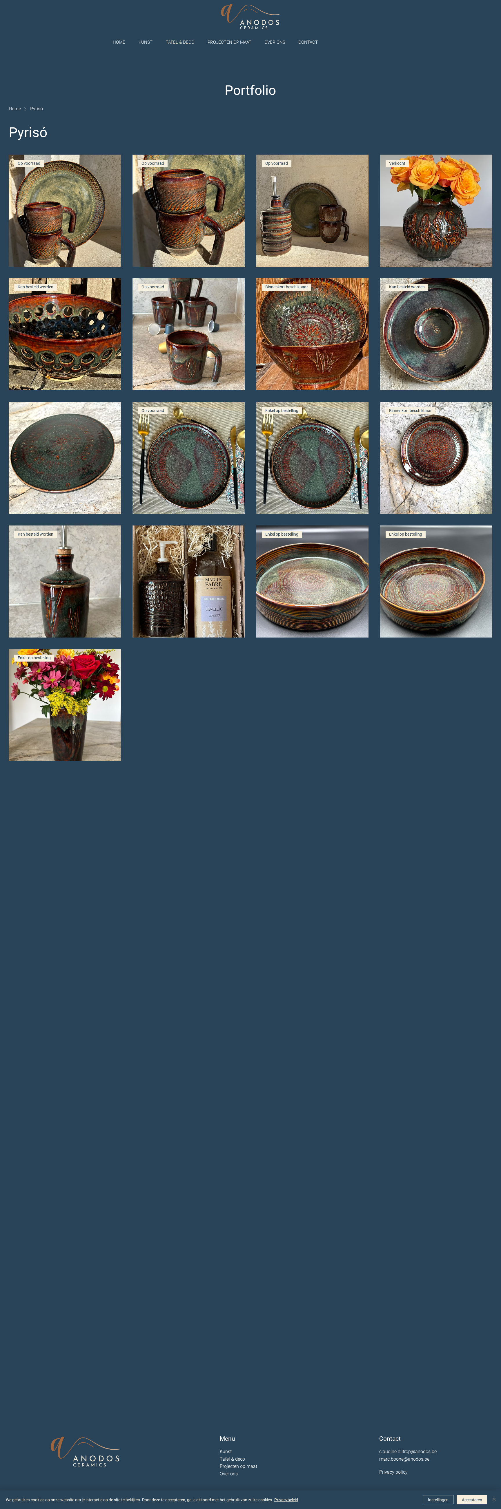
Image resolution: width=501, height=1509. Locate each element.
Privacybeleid (286, 1499)
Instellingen (438, 1499)
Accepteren (472, 1499)
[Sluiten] (494, 1499)
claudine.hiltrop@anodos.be (408, 1451)
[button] (277, 42)
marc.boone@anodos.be (404, 1459)
